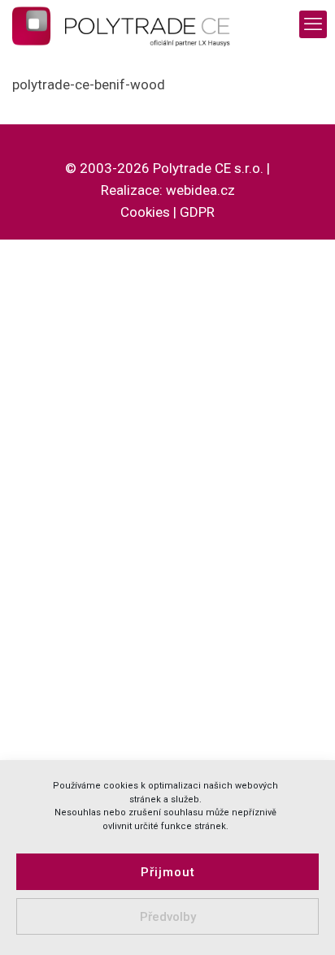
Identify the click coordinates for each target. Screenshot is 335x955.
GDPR (197, 212)
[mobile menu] (313, 24)
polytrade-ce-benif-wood (88, 84)
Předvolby (168, 917)
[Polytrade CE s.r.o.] (131, 24)
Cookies (145, 212)
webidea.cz (200, 190)
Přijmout (168, 872)
